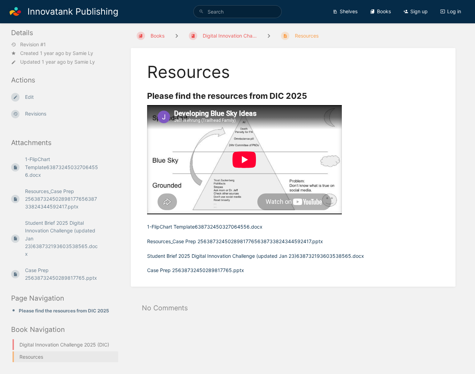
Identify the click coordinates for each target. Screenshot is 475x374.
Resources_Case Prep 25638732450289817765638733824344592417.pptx (235, 241)
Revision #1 (33, 44)
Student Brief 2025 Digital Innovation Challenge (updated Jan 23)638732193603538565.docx (255, 256)
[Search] (201, 12)
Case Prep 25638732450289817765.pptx (195, 270)
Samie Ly (83, 53)
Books (384, 11)
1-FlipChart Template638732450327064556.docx (205, 227)
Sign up (419, 11)
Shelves (348, 11)
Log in (454, 11)
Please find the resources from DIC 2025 (64, 310)
